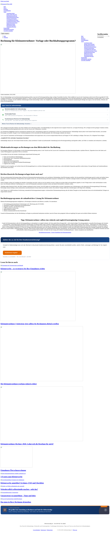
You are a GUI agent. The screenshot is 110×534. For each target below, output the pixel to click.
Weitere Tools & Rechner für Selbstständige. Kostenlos (16, 123)
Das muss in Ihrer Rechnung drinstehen (16, 502)
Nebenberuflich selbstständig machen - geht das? (19, 489)
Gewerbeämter (36, 530)
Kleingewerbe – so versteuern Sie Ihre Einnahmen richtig (23, 269)
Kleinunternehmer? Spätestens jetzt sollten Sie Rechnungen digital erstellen (30, 324)
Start (5, 36)
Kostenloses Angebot (11, 252)
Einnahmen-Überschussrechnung (13, 470)
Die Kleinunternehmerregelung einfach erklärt (19, 384)
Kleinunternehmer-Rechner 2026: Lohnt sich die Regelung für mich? (27, 444)
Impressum (43, 530)
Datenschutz (50, 530)
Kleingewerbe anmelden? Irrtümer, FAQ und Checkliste (22, 483)
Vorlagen (6, 37)
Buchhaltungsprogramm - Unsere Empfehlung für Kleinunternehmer (55, 232)
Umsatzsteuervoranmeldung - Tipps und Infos (18, 496)
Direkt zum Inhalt (5, 1)
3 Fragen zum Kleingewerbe (11, 477)
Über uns (75, 530)
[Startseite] (7, 4)
